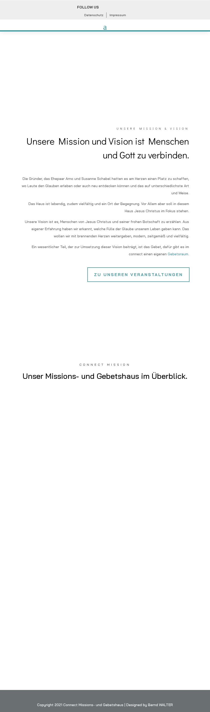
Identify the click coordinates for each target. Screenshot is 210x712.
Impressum (118, 15)
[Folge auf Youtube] (128, 7)
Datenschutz (93, 15)
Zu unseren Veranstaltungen (138, 274)
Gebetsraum (178, 254)
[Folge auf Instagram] (117, 7)
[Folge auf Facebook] (106, 7)
